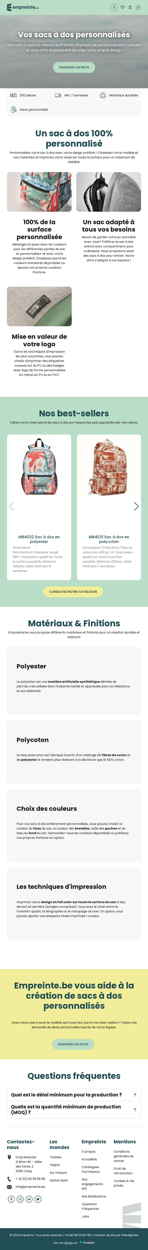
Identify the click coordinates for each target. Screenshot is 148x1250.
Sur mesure (58, 1172)
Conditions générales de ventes (124, 1156)
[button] (136, 506)
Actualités (89, 1159)
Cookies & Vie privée (124, 1183)
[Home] (23, 7)
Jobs (85, 1216)
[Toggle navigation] (138, 7)
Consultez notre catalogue (73, 591)
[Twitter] (37, 1199)
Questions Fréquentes (90, 1206)
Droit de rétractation (123, 1170)
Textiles (55, 1157)
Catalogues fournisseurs (91, 1169)
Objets (55, 1165)
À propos (89, 1151)
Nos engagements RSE (92, 1184)
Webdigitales (130, 1235)
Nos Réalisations (94, 1196)
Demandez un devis (74, 67)
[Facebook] (11, 1199)
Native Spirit (59, 1180)
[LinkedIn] (29, 1199)
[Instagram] (20, 1199)
